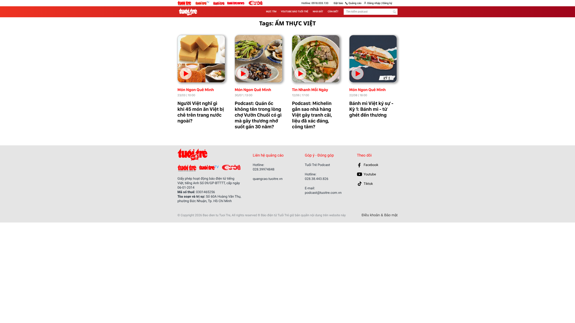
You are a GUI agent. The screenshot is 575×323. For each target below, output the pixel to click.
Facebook (371, 165)
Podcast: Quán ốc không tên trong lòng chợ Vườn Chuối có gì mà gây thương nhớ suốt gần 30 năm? (258, 115)
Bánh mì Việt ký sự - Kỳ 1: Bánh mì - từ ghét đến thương (371, 109)
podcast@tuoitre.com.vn (323, 193)
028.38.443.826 (316, 179)
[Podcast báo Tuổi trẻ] (207, 154)
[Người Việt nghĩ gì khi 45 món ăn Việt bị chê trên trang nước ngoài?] (201, 59)
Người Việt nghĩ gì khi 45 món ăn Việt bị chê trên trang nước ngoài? (200, 112)
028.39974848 (263, 169)
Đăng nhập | (374, 3)
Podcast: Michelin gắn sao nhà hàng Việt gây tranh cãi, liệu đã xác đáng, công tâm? (312, 115)
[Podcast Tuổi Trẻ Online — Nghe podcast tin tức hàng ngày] (188, 12)
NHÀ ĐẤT (318, 11)
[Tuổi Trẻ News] (236, 3)
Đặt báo (338, 3)
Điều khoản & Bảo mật (380, 215)
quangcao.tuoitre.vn (268, 179)
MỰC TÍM (271, 11)
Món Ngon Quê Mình (195, 89)
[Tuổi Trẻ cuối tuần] (220, 2)
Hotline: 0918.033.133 (314, 3)
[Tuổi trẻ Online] (186, 3)
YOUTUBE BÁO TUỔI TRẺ (294, 11)
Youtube (370, 174)
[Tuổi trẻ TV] (204, 3)
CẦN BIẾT (333, 11)
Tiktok (368, 184)
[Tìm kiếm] (394, 12)
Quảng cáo (355, 3)
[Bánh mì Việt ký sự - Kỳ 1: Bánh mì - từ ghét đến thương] (373, 59)
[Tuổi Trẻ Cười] (255, 3)
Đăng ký (387, 3)
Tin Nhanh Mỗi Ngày (310, 89)
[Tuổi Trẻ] (186, 167)
